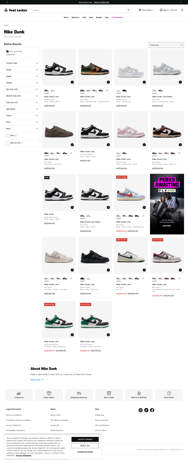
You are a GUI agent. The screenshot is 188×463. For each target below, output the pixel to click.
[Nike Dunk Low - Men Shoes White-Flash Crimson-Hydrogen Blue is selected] (118, 216)
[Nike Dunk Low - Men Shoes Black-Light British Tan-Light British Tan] (173, 153)
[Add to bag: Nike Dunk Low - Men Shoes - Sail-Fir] (144, 270)
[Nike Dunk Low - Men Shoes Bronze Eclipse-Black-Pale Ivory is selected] (154, 153)
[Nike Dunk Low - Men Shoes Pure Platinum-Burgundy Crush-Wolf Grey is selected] (154, 278)
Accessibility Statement (15, 430)
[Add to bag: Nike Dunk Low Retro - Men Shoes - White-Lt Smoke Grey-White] (180, 82)
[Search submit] (129, 10)
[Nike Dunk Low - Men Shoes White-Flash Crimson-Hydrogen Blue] (88, 90)
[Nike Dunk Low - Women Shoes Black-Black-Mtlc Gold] (124, 90)
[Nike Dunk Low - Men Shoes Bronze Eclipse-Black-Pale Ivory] (101, 90)
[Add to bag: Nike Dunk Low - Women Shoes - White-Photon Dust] (144, 82)
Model (8, 76)
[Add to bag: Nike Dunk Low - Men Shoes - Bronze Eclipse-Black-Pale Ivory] (180, 144)
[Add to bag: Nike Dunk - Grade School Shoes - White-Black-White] (72, 207)
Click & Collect (100, 430)
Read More (36, 379)
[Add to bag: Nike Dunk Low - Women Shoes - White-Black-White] (72, 82)
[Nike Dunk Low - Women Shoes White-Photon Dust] (88, 278)
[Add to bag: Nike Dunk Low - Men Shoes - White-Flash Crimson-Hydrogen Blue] (144, 207)
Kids (84, 17)
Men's (66, 17)
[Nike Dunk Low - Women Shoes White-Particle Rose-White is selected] (118, 153)
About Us (54, 415)
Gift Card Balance (102, 425)
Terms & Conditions (13, 415)
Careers (54, 425)
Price (8, 122)
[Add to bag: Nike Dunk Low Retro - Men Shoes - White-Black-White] (108, 207)
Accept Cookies (85, 439)
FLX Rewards (117, 17)
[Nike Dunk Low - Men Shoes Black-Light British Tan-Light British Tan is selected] (82, 90)
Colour (9, 115)
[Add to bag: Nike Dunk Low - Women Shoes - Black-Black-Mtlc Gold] (108, 270)
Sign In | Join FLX (170, 10)
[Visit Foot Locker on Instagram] (141, 410)
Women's (76, 17)
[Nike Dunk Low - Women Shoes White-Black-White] (124, 153)
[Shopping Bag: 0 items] (182, 10)
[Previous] (7, 2)
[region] (94, 2)
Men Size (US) (12, 89)
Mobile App (99, 415)
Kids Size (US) (12, 102)
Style (8, 128)
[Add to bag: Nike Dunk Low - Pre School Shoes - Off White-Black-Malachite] (108, 334)
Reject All (85, 446)
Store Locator (100, 420)
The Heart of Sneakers (60, 420)
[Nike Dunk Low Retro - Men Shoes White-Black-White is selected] (82, 216)
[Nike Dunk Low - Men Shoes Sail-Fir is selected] (118, 278)
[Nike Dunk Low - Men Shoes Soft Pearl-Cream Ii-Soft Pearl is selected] (46, 278)
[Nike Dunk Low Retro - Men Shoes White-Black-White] (160, 90)
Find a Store (10, 54)
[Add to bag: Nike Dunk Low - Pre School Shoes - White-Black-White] (108, 144)
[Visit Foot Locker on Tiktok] (146, 410)
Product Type (11, 63)
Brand (8, 70)
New (91, 17)
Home (6, 25)
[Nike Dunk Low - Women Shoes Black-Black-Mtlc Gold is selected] (82, 278)
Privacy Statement (13, 425)
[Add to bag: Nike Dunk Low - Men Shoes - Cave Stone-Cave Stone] (72, 144)
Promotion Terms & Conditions (18, 420)
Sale (107, 17)
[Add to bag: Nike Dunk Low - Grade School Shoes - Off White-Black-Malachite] (72, 334)
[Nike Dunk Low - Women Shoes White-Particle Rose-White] (52, 90)
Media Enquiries (57, 430)
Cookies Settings (85, 452)
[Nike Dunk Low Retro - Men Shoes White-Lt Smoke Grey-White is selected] (154, 90)
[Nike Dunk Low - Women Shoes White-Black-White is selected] (46, 90)
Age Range (10, 109)
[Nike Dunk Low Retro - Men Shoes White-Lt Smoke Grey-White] (88, 216)
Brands (99, 17)
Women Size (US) (13, 96)
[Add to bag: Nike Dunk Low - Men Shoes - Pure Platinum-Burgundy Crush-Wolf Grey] (180, 270)
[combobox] (81, 10)
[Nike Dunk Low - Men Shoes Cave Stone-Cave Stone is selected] (46, 153)
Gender (9, 83)
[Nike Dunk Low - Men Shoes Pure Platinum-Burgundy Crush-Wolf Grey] (94, 90)
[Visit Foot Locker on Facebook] (152, 410)
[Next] (180, 2)
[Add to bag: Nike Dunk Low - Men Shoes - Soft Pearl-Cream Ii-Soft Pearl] (72, 270)
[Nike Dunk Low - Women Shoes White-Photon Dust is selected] (118, 90)
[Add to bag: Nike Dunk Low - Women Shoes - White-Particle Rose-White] (144, 144)
